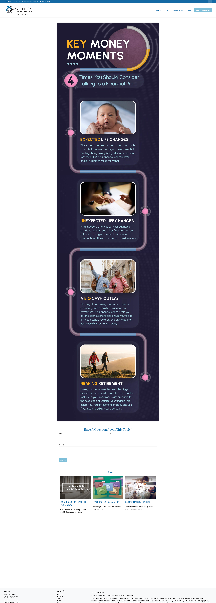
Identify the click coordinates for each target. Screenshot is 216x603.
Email (111, 433)
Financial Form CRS (99, 592)
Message (62, 445)
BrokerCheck (130, 595)
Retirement (60, 594)
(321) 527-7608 (14, 596)
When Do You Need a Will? (106, 501)
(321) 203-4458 (12, 594)
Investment (60, 596)
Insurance (59, 600)
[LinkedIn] (210, 1)
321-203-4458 (46, 2)
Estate (58, 598)
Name (61, 433)
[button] (158, 10)
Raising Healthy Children (137, 501)
